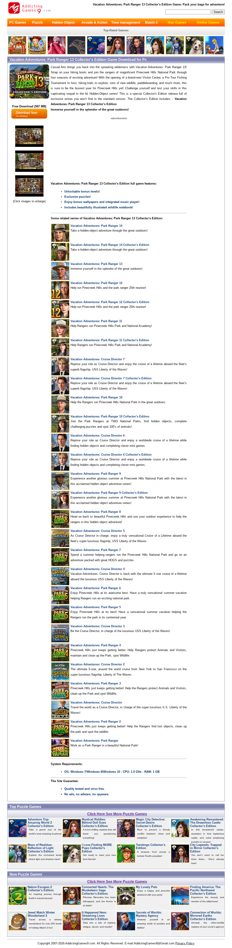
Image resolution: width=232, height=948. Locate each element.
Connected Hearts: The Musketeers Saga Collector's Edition (98, 890)
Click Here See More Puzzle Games (117, 814)
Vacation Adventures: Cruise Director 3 (97, 626)
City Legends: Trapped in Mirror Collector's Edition (206, 848)
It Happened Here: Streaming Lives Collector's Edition (95, 916)
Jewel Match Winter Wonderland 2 (41, 914)
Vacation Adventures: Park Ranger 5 (95, 607)
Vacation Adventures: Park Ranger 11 (96, 321)
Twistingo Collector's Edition (150, 846)
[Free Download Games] (214, 53)
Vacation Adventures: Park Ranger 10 (96, 397)
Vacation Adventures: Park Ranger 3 (95, 683)
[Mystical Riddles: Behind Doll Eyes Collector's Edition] (116, 53)
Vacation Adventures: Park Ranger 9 (95, 473)
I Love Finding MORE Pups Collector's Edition (97, 848)
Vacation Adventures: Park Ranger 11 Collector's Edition (109, 340)
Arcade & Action (94, 22)
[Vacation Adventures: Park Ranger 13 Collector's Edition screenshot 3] (29, 196)
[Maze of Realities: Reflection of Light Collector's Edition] (175, 53)
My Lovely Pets (146, 887)
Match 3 (151, 22)
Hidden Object (63, 22)
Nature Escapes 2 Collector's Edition (41, 889)
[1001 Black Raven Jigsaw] (76, 53)
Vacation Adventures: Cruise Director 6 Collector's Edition (111, 454)
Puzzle (37, 22)
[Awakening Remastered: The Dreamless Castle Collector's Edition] (155, 53)
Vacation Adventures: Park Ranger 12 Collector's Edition (109, 302)
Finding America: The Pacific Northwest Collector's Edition (205, 890)
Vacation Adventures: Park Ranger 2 (95, 721)
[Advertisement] (119, 148)
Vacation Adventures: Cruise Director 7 (97, 359)
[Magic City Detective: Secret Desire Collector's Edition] (135, 53)
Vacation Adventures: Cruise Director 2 (97, 664)
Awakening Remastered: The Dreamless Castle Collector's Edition (207, 823)
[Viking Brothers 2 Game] (17, 53)
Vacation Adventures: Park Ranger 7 (95, 550)
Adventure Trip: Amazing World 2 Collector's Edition (41, 823)
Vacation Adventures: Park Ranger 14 (96, 225)
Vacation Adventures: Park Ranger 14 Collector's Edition (109, 245)
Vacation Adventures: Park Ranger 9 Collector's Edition (109, 492)
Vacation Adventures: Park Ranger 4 (95, 645)
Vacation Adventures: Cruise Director (96, 702)
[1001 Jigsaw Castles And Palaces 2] (57, 53)
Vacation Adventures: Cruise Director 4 (97, 569)
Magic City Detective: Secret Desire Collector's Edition (150, 823)
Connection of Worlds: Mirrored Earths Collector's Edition (206, 916)
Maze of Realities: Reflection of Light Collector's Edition (41, 848)
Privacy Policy (184, 943)
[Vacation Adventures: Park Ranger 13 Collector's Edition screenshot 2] (29, 172)
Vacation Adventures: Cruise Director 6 (97, 435)
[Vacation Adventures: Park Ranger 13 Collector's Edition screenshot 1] (29, 147)
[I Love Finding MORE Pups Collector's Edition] (195, 53)
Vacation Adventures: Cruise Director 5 (97, 531)
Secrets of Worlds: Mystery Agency (149, 914)
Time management (125, 22)
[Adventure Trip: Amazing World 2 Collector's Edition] (96, 53)
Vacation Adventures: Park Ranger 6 (95, 588)
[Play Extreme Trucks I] (37, 53)
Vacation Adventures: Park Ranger (94, 740)
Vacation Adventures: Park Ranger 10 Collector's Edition (109, 416)
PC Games (17, 22)
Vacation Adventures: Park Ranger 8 (95, 512)
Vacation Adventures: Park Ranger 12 (96, 283)
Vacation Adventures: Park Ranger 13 (96, 264)
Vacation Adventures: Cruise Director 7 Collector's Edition (111, 378)
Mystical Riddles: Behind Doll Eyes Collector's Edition (95, 823)
